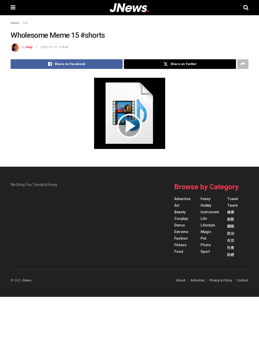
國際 (230, 226)
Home (15, 23)
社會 (230, 247)
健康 (230, 212)
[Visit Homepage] (129, 7)
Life (204, 219)
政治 (230, 233)
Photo (206, 245)
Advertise (182, 199)
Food (178, 251)
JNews (26, 280)
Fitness (180, 245)
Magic (206, 232)
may (29, 47)
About (180, 280)
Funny (205, 199)
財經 (230, 255)
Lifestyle (208, 225)
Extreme (181, 232)
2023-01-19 (49, 47)
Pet (25, 23)
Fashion (181, 238)
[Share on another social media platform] (242, 64)
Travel (232, 199)
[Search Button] (245, 7)
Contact (242, 280)
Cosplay (181, 219)
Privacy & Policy (220, 280)
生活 (230, 240)
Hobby (206, 205)
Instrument (210, 212)
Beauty (180, 212)
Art (176, 205)
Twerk (232, 205)
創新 (230, 219)
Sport (205, 251)
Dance (179, 225)
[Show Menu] (13, 7)
